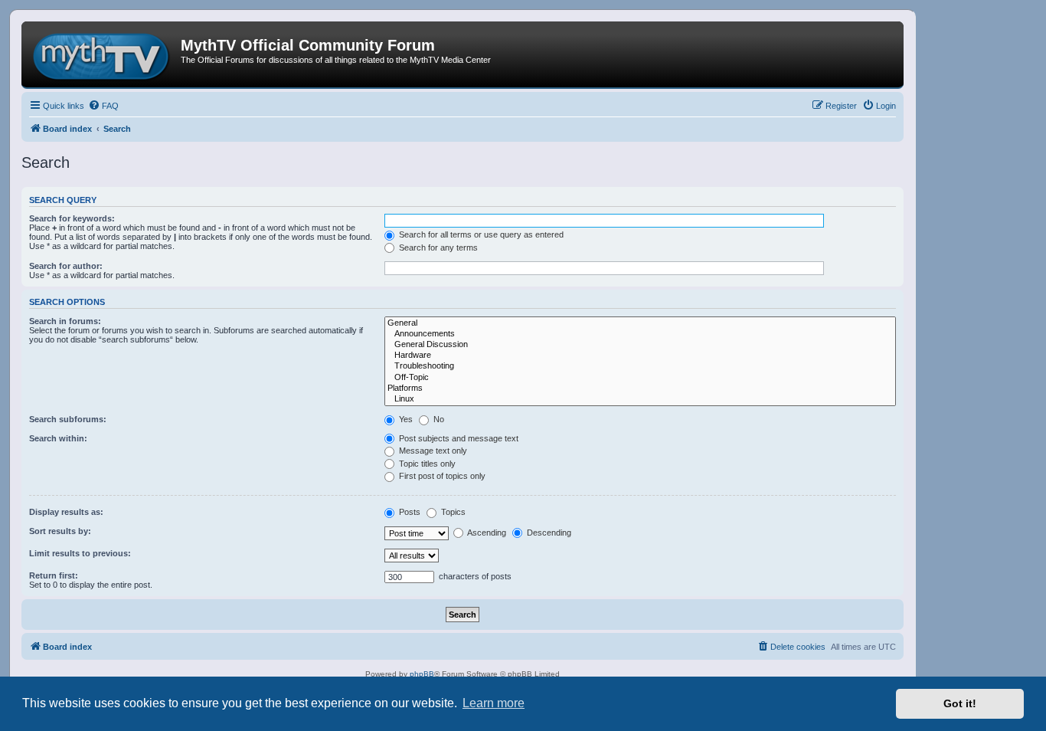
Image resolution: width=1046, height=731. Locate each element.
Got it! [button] (959, 703)
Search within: (58, 438)
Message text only (432, 450)
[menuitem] (103, 106)
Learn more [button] (494, 703)
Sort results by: (60, 531)
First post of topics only (441, 475)
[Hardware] (640, 355)
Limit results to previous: (80, 553)
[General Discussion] (640, 344)
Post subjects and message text (457, 438)
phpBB (422, 674)
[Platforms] (640, 388)
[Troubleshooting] (640, 366)
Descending (548, 532)
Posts (408, 511)
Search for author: (66, 265)
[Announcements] (640, 334)
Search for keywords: (72, 218)
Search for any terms (437, 247)
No (437, 419)
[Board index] (103, 54)
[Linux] (640, 399)
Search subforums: (67, 419)
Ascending (486, 532)
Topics (452, 511)
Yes (405, 419)
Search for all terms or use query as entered (480, 234)
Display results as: (66, 511)
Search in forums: (65, 321)
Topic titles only (426, 463)
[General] (640, 323)
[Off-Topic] (640, 377)
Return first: (53, 575)
